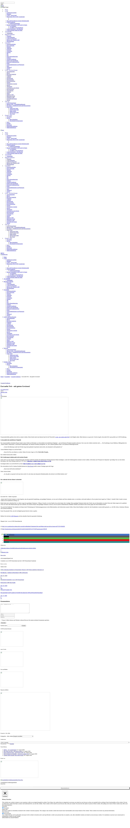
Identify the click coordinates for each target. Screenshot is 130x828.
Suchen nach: (4, 625)
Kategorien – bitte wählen (7, 736)
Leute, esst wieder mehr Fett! (62, 437)
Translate (12, 743)
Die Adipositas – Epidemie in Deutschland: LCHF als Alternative (14, 572)
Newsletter (25, 1)
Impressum (3, 1)
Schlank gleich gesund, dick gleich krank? (14, 755)
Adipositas (3, 548)
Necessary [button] (4, 806)
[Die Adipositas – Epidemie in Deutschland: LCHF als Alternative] (22, 569)
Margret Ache (4, 392)
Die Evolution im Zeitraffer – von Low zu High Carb (16, 754)
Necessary (6, 808)
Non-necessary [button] (5, 812)
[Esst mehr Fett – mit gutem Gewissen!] (4, 552)
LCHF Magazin (14, 516)
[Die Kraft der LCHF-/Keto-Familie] (12, 579)
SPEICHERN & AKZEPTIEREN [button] (10, 817)
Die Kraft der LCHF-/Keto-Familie (8, 582)
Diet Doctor (30, 466)
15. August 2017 (5, 389)
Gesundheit (7, 376)
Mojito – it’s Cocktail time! (10, 749)
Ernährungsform (18, 548)
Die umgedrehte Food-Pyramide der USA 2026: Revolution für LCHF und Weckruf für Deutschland (21, 592)
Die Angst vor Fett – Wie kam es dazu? (13, 751)
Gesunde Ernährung (16, 376)
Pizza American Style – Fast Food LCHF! (14, 752)
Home (2, 376)
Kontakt (20, 1)
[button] (11, 535)
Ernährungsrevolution (27, 548)
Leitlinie (34, 548)
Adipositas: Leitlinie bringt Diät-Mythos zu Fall (39, 461)
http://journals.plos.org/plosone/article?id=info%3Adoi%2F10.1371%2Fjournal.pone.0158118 (24, 529)
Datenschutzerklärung (12, 1)
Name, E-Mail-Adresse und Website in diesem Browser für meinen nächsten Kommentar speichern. (25, 620)
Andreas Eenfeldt (10, 548)
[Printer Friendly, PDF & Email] (5, 534)
